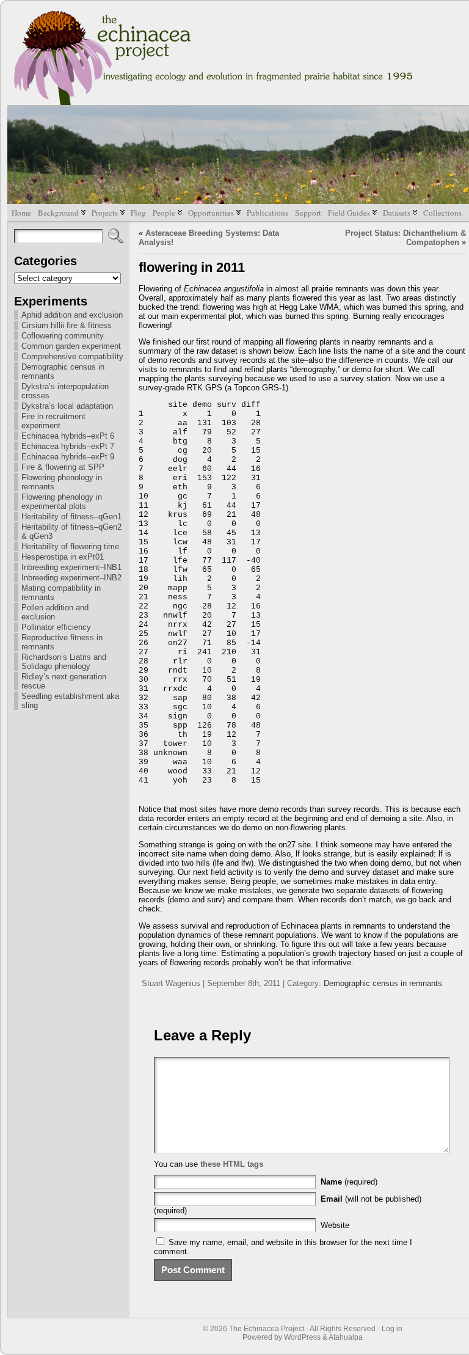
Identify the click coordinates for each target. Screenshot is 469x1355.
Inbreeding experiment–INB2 (71, 577)
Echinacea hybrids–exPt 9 (67, 456)
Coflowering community (62, 335)
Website (335, 1225)
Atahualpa (346, 1337)
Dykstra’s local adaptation (67, 406)
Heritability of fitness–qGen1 (71, 516)
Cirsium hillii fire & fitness (66, 325)
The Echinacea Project (266, 1328)
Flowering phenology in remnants (61, 482)
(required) (349, 1181)
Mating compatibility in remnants (61, 592)
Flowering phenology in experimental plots (61, 501)
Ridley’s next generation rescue (63, 681)
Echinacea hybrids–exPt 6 (67, 435)
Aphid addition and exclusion (72, 315)
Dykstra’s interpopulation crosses (65, 391)
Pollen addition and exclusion (55, 612)
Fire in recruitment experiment (53, 421)
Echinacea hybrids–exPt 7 (67, 446)
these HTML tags (231, 1164)
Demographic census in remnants (62, 371)
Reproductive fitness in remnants (62, 642)
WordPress (302, 1337)
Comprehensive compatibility (72, 356)
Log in (392, 1328)
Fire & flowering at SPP (62, 467)
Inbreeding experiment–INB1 (71, 567)
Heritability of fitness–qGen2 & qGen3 (71, 531)
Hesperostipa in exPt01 (62, 556)
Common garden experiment (71, 346)
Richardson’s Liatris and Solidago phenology (63, 661)
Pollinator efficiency (56, 627)
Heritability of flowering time (70, 546)
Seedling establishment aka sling (70, 701)
